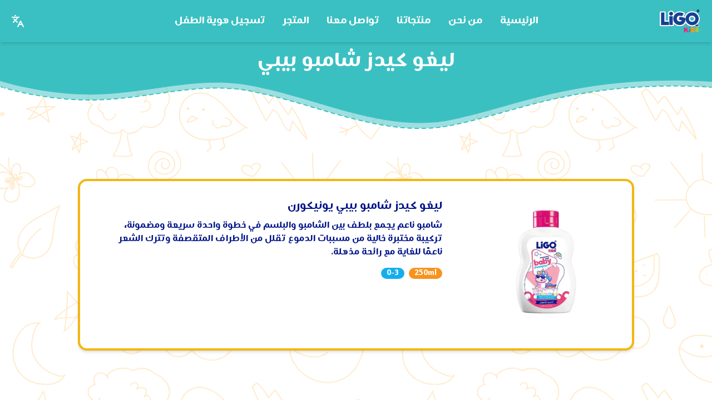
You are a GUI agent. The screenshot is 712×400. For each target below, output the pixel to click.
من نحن (465, 21)
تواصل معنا (353, 21)
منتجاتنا (414, 21)
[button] (17, 21)
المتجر (296, 21)
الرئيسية (519, 21)
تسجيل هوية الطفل (220, 21)
